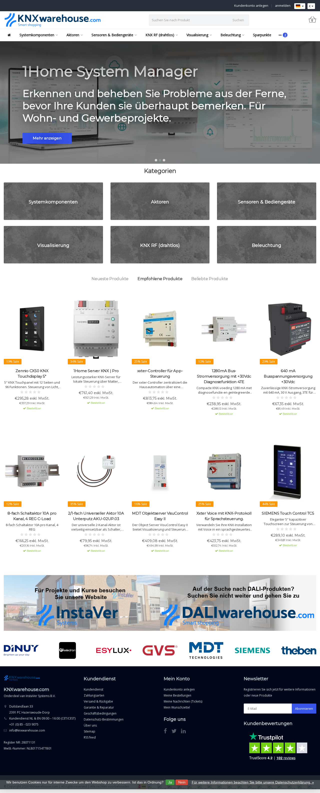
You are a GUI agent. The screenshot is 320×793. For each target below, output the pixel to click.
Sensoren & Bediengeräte (112, 34)
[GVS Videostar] (160, 650)
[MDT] (206, 650)
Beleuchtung (230, 34)
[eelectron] (67, 650)
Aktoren (72, 34)
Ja (170, 782)
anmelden (282, 5)
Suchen (238, 20)
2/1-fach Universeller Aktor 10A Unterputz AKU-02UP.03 (96, 516)
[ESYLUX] (113, 650)
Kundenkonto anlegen (251, 5)
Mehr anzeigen (47, 138)
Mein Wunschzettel (177, 707)
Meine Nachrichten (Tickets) (183, 701)
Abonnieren (304, 708)
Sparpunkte (262, 34)
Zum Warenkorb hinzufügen (30, 417)
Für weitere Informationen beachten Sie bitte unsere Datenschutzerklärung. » (253, 782)
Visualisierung (197, 34)
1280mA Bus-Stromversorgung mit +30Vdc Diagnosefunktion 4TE (224, 376)
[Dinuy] (21, 650)
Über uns (90, 725)
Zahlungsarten (94, 695)
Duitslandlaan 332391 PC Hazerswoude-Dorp (29, 709)
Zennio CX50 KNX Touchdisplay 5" (32, 373)
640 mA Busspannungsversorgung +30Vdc (288, 376)
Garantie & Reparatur (99, 707)
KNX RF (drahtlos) (160, 34)
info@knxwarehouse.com (27, 730)
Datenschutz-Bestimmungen (104, 719)
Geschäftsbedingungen (100, 713)
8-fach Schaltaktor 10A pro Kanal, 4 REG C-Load (32, 516)
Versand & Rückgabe (98, 701)
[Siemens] (252, 650)
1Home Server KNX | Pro (96, 370)
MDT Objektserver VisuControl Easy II (160, 516)
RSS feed (90, 737)
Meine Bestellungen (177, 695)
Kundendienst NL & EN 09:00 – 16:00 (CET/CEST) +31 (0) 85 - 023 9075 (42, 721)
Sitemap (89, 731)
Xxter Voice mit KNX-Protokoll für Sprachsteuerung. (224, 516)
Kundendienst (93, 689)
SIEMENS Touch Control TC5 (288, 513)
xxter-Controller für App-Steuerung (160, 373)
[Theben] (298, 650)
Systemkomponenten (37, 34)
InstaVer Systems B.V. (41, 696)
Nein (182, 782)
